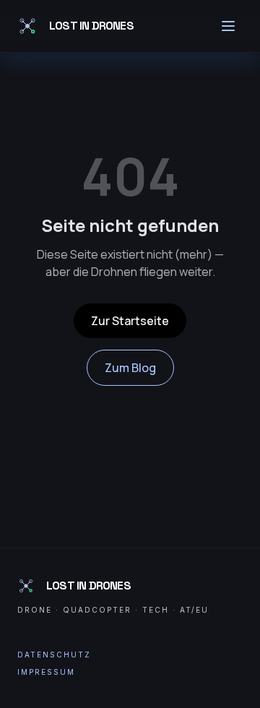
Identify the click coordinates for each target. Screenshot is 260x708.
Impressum (46, 672)
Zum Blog (130, 368)
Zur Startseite (130, 321)
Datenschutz (54, 654)
